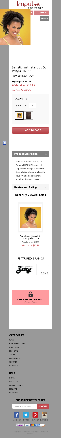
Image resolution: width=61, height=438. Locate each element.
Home (11, 378)
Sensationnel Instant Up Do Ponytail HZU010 (30, 237)
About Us (13, 381)
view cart (14, 393)
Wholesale (14, 366)
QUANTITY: (21, 105)
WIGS (11, 340)
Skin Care (13, 351)
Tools (12, 355)
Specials (13, 362)
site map (13, 389)
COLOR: (19, 98)
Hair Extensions (17, 343)
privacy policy (16, 385)
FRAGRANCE (14, 358)
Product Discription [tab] (26, 153)
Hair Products (16, 347)
